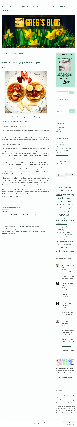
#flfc (70, 198)
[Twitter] (60, 99)
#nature (72, 223)
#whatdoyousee (69, 244)
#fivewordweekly (68, 195)
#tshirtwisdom (70, 237)
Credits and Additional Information (11, 207)
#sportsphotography (61, 234)
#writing (65, 247)
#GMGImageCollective (39, 229)
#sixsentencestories (69, 229)
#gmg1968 (16, 229)
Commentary (61, 6)
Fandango (64, 283)
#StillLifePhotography (40, 231)
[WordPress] (58, 99)
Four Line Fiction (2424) (62, 155)
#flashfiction (63, 198)
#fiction (59, 194)
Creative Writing (24, 6)
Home (3, 6)
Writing (31, 226)
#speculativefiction (68, 232)
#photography (62, 227)
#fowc (69, 201)
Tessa (63, 321)
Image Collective (38, 6)
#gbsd (58, 207)
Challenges (50, 6)
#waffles (10, 233)
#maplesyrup (30, 231)
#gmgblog (21, 229)
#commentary (67, 187)
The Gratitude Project (8, 10)
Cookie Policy (37, 423)
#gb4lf (64, 204)
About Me (12, 6)
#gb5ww (70, 204)
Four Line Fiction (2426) (62, 138)
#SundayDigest (68, 234)
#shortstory (60, 230)
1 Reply (4, 67)
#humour (71, 220)
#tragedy (4, 233)
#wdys (65, 239)
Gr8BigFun (64, 265)
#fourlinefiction (62, 201)
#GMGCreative (29, 229)
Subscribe (72, 92)
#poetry (69, 227)
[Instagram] (65, 99)
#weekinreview (61, 244)
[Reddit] (72, 99)
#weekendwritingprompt (65, 242)
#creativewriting (65, 190)
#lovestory (23, 231)
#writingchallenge (62, 251)
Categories (59, 174)
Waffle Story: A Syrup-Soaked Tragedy (21, 63)
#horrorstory (16, 231)
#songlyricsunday (59, 232)
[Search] (72, 111)
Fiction (26, 226)
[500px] (70, 99)
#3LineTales (61, 187)
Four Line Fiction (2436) (62, 127)
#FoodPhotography (7, 229)
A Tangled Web (60, 123)
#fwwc (59, 204)
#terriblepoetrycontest (60, 236)
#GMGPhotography (7, 231)
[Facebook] (63, 99)
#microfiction (61, 223)
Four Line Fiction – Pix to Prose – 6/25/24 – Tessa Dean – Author (68, 341)
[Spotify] (67, 99)
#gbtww (62, 207)
